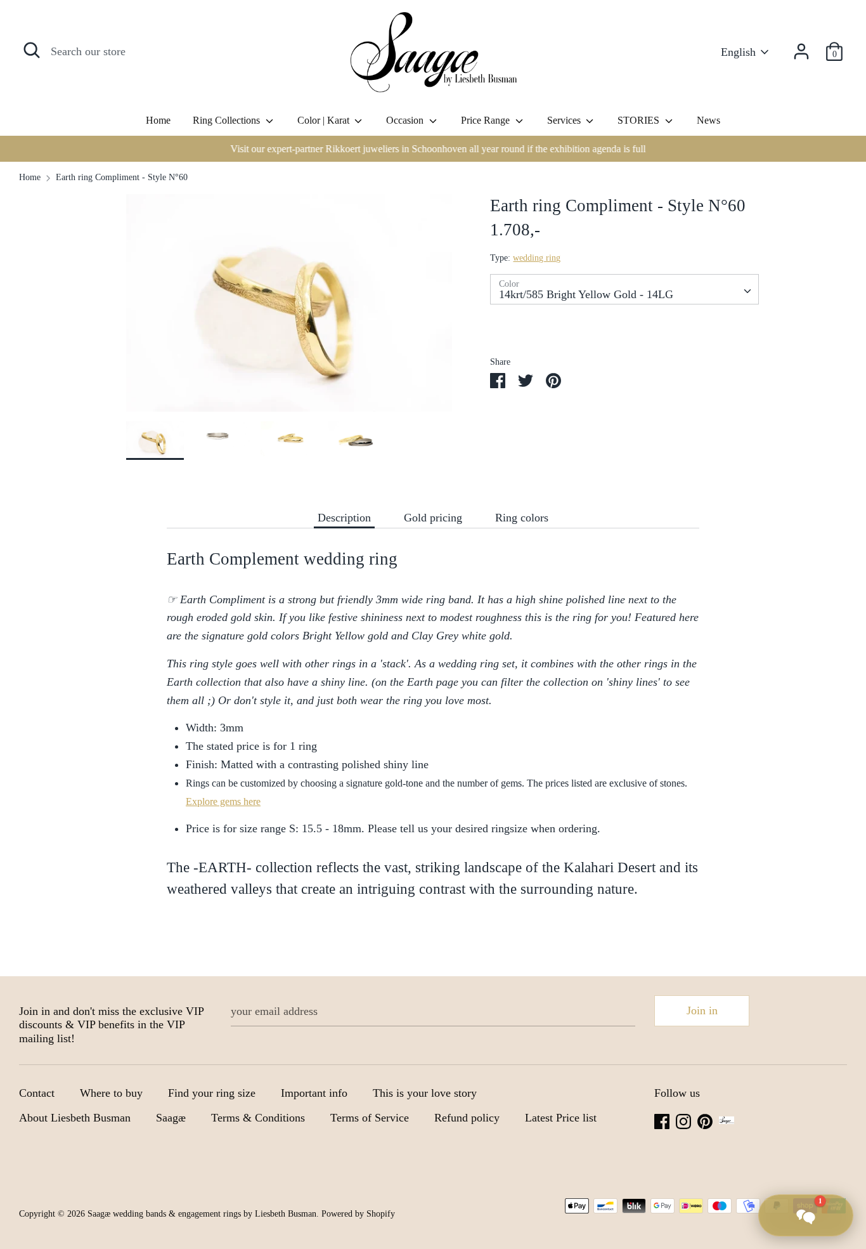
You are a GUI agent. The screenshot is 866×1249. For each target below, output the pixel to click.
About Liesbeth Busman (75, 1117)
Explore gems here (223, 801)
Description (344, 517)
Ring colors (521, 517)
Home (158, 120)
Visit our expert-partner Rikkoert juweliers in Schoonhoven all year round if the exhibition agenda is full (433, 148)
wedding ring (536, 258)
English (738, 52)
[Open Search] (31, 50)
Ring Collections (227, 120)
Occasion (406, 120)
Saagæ (171, 1117)
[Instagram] (683, 1120)
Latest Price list (561, 1117)
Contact (37, 1093)
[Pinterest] (705, 1120)
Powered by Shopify (358, 1214)
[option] (433, 149)
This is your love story (425, 1093)
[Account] (801, 47)
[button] (806, 1215)
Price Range (486, 120)
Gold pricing (433, 517)
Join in (702, 1010)
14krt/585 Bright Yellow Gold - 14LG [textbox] (586, 294)
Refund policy (467, 1117)
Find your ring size (211, 1093)
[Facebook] (661, 1120)
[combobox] (624, 289)
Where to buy (111, 1093)
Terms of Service (369, 1117)
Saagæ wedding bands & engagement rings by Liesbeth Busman (201, 1214)
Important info (314, 1093)
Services (565, 120)
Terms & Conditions (258, 1117)
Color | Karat (324, 120)
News (708, 120)
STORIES (639, 120)
